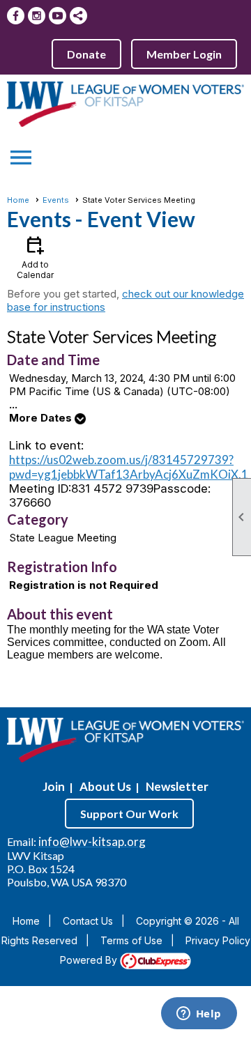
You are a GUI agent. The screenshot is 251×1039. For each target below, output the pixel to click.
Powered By (90, 960)
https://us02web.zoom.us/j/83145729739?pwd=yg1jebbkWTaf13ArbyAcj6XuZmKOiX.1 (128, 467)
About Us (105, 786)
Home (18, 200)
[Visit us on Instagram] (36, 15)
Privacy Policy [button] (217, 940)
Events (56, 200)
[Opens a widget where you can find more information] (198, 1014)
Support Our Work (129, 813)
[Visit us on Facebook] (15, 15)
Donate (86, 54)
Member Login (184, 54)
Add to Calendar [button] (35, 256)
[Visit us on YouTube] (57, 15)
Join (54, 786)
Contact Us (88, 921)
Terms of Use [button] (131, 940)
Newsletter (177, 786)
